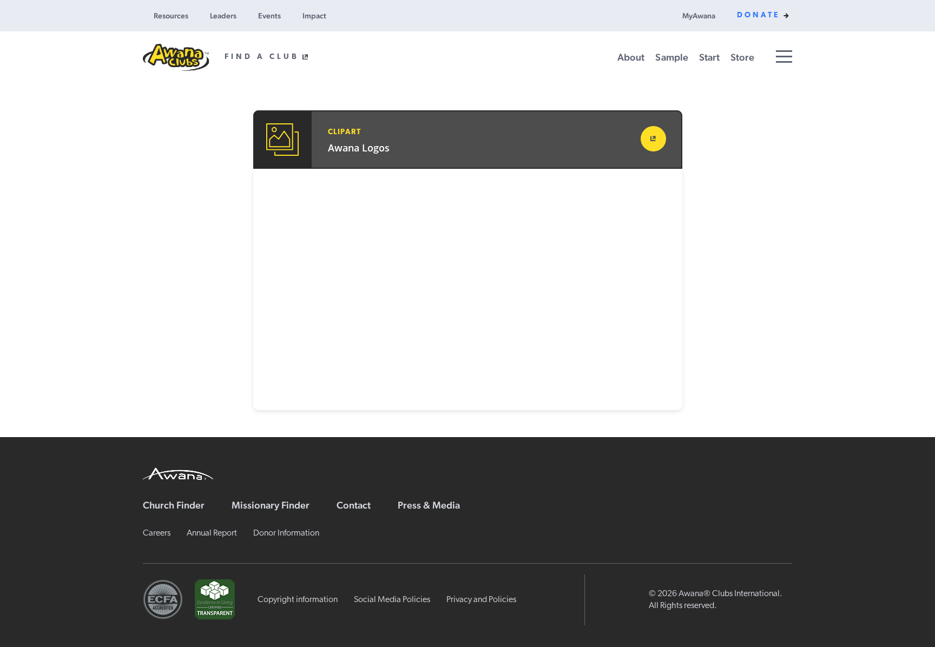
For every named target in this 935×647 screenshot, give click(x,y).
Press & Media (429, 505)
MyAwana (698, 15)
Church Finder (174, 505)
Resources (171, 15)
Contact (354, 505)
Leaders (223, 15)
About (630, 57)
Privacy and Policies (481, 600)
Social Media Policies (392, 600)
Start (709, 57)
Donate (758, 15)
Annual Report (212, 533)
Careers (156, 533)
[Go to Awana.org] (178, 472)
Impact (314, 15)
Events (269, 15)
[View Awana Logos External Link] (653, 138)
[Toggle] (784, 56)
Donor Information (286, 533)
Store (742, 57)
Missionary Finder (271, 505)
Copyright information (298, 600)
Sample (671, 57)
